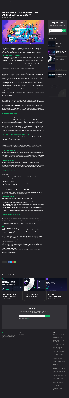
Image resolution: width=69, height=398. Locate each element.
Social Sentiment (40, 266)
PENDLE (30, 51)
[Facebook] (9, 262)
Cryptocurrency (26, 266)
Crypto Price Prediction (8, 266)
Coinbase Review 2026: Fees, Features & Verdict (61, 75)
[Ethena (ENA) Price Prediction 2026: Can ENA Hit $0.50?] (51, 44)
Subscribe (63, 30)
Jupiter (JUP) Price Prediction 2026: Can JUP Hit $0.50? (61, 59)
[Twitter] (11, 262)
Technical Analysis (4, 268)
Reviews (57, 50)
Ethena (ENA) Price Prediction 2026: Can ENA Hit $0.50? (61, 44)
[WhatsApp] (15, 262)
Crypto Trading (21, 266)
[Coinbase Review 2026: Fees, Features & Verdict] (51, 75)
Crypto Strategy (15, 266)
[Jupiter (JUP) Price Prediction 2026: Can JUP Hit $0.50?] (51, 59)
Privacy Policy (58, 32)
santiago (12, 17)
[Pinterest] (13, 262)
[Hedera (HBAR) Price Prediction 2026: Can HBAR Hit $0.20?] (51, 67)
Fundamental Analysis (33, 266)
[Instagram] (4, 339)
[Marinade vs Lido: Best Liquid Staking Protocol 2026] (51, 52)
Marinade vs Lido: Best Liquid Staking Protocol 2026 (61, 52)
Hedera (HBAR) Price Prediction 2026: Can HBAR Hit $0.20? (60, 67)
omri (56, 46)
